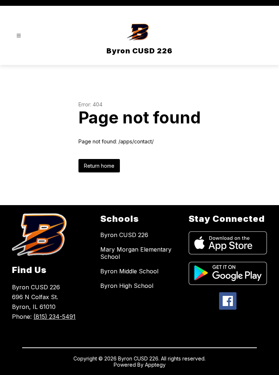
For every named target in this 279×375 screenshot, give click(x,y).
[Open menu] (19, 36)
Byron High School (126, 285)
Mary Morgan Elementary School (135, 253)
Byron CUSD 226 (124, 235)
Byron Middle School (129, 271)
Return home (99, 166)
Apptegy (155, 365)
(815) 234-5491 (54, 316)
